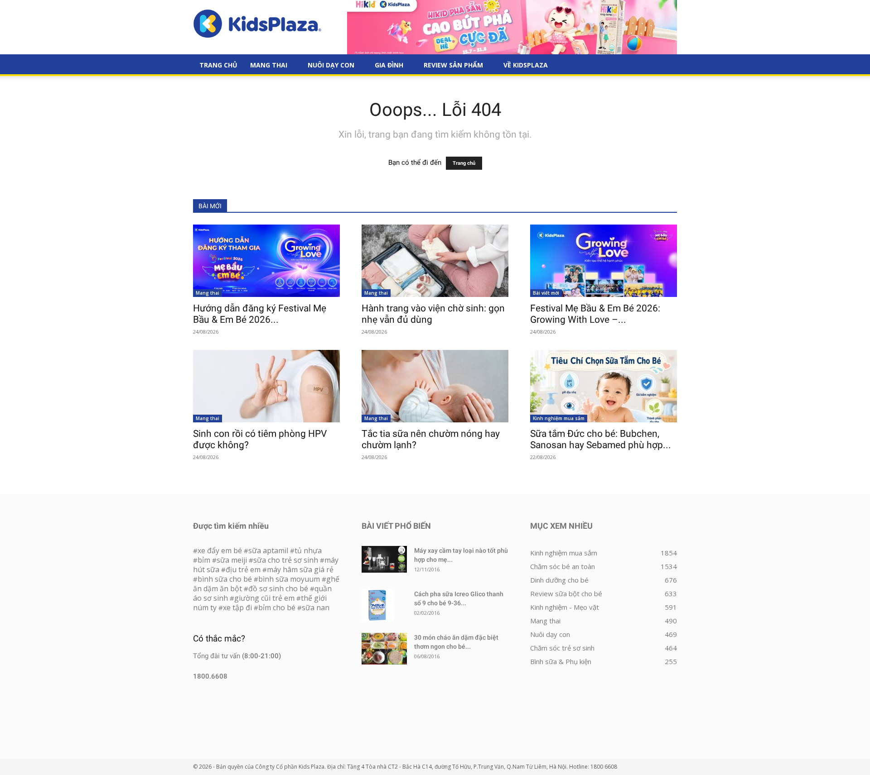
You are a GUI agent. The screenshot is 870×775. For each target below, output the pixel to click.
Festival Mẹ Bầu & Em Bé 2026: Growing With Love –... (595, 314)
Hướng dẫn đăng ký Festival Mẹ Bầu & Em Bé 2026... (259, 314)
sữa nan (315, 607)
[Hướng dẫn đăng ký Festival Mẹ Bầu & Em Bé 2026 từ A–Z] (266, 261)
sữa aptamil (268, 550)
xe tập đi (237, 607)
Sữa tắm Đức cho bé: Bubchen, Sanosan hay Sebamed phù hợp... (600, 439)
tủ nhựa (308, 550)
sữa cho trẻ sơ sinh (285, 560)
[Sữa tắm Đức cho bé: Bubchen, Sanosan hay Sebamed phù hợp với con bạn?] (603, 386)
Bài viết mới (546, 293)
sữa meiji (232, 560)
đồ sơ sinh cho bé (278, 588)
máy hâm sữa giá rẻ (300, 569)
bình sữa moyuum (289, 579)
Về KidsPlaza (525, 65)
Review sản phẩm (453, 65)
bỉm (204, 560)
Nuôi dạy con (331, 65)
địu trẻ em (243, 569)
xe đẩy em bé (221, 550)
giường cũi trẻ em (264, 598)
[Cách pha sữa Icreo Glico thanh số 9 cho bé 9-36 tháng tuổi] (377, 605)
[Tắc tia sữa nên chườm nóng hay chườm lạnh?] (435, 386)
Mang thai (268, 65)
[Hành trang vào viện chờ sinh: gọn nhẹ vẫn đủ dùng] (435, 261)
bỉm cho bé (276, 607)
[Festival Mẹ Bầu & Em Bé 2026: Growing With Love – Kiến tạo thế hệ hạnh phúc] (603, 261)
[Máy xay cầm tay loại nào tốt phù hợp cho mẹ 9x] (384, 559)
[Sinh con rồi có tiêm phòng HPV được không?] (266, 386)
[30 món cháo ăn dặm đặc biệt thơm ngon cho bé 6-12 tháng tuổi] (384, 649)
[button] (666, 65)
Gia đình (389, 65)
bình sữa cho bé (225, 579)
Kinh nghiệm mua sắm (559, 418)
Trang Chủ (218, 65)
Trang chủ (464, 163)
